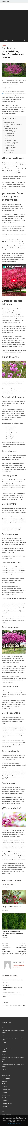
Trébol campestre (6, 1114)
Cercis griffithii (10, 137)
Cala (3, 1035)
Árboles (4, 45)
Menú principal (9, 40)
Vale (9, 1123)
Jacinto (4, 1027)
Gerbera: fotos (6, 1095)
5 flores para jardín (7, 884)
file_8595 (5, 982)
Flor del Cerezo (6, 1075)
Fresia (3, 1084)
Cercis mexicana (10, 145)
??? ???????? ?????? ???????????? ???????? (12, 992)
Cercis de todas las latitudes (11, 128)
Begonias (4, 1086)
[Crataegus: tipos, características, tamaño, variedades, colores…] (14, 904)
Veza (3, 1109)
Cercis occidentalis (11, 147)
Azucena (4, 1106)
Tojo (3, 1111)
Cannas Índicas (6, 1078)
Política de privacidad (15, 1123)
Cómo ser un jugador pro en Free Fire (12, 980)
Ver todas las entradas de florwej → (18, 966)
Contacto (5, 1002)
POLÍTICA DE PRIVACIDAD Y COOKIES (14, 1005)
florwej (13, 60)
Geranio (4, 1097)
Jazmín (4, 1025)
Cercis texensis (11, 150)
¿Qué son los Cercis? (9, 122)
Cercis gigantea (10, 135)
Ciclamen (4, 1081)
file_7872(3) (6, 985)
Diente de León (6, 1089)
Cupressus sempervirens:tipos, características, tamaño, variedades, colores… (12, 933)
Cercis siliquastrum (11, 140)
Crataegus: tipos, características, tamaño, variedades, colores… (11, 907)
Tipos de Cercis (8, 130)
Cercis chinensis (10, 133)
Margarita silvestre (7, 1022)
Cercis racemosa (11, 138)
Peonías (4, 1042)
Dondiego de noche (7, 1103)
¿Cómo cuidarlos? (8, 152)
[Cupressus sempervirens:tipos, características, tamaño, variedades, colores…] (14, 930)
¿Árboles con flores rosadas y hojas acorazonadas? (13, 125)
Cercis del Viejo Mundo (12, 131)
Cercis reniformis (11, 148)
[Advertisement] (14, 24)
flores (3, 93)
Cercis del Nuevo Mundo (13, 142)
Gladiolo (4, 1092)
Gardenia (4, 1100)
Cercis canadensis (11, 143)
